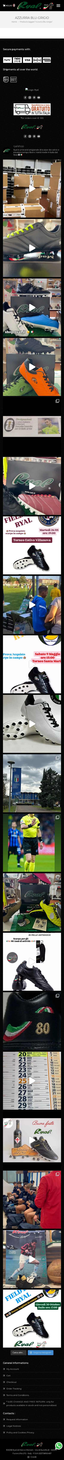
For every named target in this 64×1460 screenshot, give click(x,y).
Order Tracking (13, 1388)
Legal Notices (13, 1426)
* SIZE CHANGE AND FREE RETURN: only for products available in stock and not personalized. (31, 1403)
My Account (12, 1369)
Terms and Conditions (17, 1395)
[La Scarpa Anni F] (32, 962)
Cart (8, 1375)
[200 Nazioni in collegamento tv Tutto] (32, 843)
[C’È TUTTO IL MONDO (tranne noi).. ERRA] (32, 426)
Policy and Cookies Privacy (20, 1432)
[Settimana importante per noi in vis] (32, 783)
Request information (17, 1419)
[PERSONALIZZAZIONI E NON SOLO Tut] (32, 1259)
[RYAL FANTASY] (32, 248)
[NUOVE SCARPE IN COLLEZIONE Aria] (32, 724)
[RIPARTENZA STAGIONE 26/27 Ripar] (32, 189)
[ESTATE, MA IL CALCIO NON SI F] (32, 367)
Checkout (11, 1382)
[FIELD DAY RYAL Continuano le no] (32, 545)
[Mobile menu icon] (58, 5)
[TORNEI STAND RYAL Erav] (32, 664)
